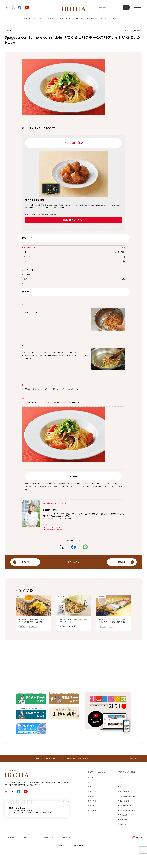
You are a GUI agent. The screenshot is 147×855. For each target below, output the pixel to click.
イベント (122, 787)
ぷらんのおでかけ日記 (127, 796)
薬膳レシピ (33, 626)
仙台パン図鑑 (123, 801)
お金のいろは (123, 791)
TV (110, 626)
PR (120, 777)
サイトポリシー (27, 837)
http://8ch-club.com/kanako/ (53, 530)
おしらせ (118, 18)
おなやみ (92, 18)
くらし (105, 18)
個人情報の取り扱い (47, 837)
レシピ (138, 31)
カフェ (39, 18)
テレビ (79, 18)
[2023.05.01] (33, 615)
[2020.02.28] (113, 615)
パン (28, 18)
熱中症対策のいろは (126, 819)
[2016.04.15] (73, 615)
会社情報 (11, 837)
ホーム (7, 758)
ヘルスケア (65, 18)
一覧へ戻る (73, 562)
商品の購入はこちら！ (73, 220)
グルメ (51, 18)
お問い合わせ (66, 837)
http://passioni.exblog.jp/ (52, 527)
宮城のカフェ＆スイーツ (127, 815)
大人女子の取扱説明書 (127, 810)
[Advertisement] (32, 661)
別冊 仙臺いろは (124, 805)
